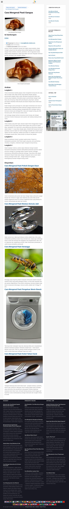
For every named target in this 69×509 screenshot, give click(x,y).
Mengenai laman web (30, 506)
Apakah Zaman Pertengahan (55, 100)
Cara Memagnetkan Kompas (55, 39)
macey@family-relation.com (28, 43)
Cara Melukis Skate (50, 472)
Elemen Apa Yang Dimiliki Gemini (56, 57)
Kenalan (37, 506)
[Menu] (2, 2)
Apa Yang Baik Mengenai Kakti (56, 52)
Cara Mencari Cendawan (54, 16)
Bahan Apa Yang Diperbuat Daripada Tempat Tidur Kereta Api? (55, 78)
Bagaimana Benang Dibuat (55, 45)
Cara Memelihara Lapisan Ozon (32, 471)
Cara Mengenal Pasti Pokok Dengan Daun (22, 166)
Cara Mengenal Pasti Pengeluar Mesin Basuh (23, 289)
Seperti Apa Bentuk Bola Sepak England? (55, 421)
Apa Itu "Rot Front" (50, 436)
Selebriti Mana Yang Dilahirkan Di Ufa (11, 443)
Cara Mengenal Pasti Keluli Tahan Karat (21, 354)
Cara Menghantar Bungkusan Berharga (34, 419)
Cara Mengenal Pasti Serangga (17, 247)
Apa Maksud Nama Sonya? (31, 435)
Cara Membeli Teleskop (54, 81)
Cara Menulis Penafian (54, 20)
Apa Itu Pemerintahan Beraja (55, 104)
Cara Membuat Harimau (54, 65)
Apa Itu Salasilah (52, 96)
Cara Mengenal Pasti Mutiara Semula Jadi (22, 204)
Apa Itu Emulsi (52, 55)
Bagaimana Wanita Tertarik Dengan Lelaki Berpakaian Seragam (55, 62)
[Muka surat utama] (34, 1)
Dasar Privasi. (43, 506)
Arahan (6, 38)
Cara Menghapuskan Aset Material (11, 482)
